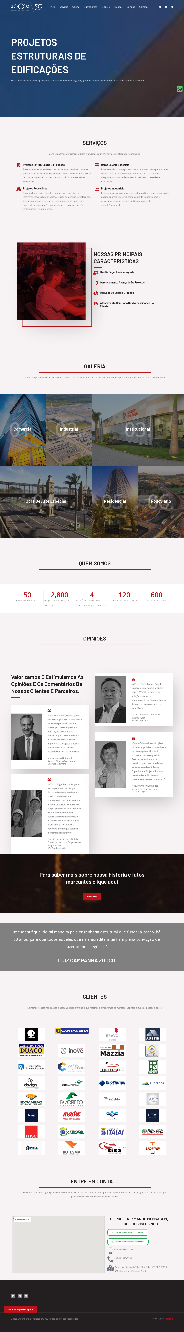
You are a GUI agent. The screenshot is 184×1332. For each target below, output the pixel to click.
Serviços (64, 6)
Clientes (106, 6)
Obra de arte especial (46, 501)
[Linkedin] (166, 7)
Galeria (75, 6)
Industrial (69, 428)
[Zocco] (26, 6)
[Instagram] (172, 7)
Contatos (144, 6)
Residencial (115, 501)
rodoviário (161, 501)
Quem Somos (90, 6)
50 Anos (131, 6)
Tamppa (168, 1318)
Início (52, 6)
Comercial (23, 428)
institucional (138, 428)
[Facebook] (160, 7)
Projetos (118, 6)
